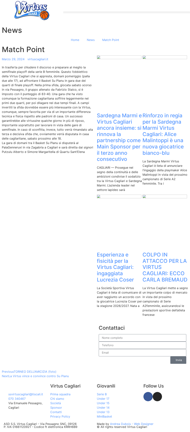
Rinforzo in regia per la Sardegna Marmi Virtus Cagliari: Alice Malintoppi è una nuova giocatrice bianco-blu (163, 134)
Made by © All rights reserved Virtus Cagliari (125, 425)
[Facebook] (148, 396)
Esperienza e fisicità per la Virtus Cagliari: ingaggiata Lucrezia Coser (115, 267)
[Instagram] (157, 396)
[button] (126, 12)
